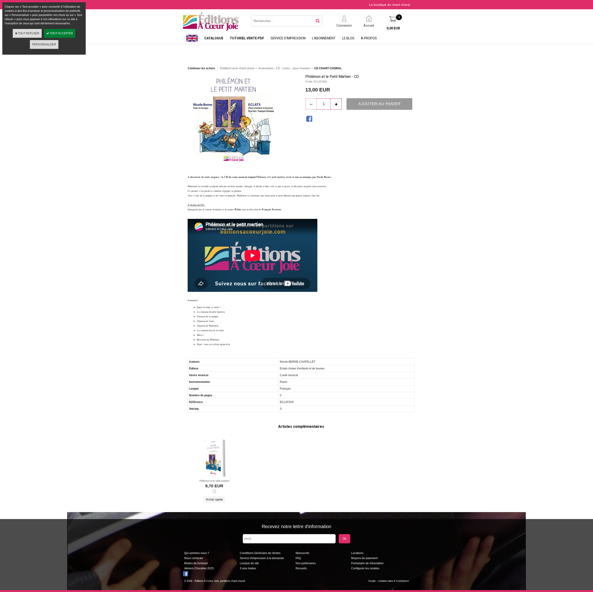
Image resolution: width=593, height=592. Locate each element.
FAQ (298, 558)
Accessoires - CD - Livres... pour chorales (284, 68)
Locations (357, 553)
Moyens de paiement (364, 558)
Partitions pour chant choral (237, 68)
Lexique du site (249, 563)
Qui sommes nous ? (196, 553)
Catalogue (213, 38)
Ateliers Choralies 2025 (199, 568)
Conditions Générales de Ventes (260, 553)
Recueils (301, 568)
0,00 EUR (393, 28)
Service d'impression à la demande (262, 558)
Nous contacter (193, 558)
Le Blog (348, 38)
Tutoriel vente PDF (247, 38)
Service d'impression (288, 38)
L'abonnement (324, 38)
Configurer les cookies (365, 568)
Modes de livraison (196, 563)
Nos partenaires (306, 563)
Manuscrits (302, 553)
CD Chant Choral (328, 68)
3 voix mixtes (248, 568)
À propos (369, 38)
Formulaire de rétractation (367, 563)
